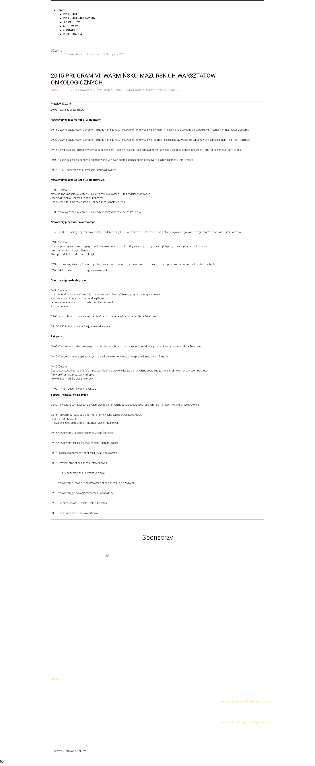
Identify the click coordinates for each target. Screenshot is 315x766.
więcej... (56, 678)
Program (70, 14)
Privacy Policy (75, 751)
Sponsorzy (71, 22)
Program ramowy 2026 (80, 18)
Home (55, 90)
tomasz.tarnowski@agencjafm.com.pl (247, 701)
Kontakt (69, 30)
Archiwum (70, 26)
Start (61, 10)
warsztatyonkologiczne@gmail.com (245, 722)
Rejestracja (72, 34)
